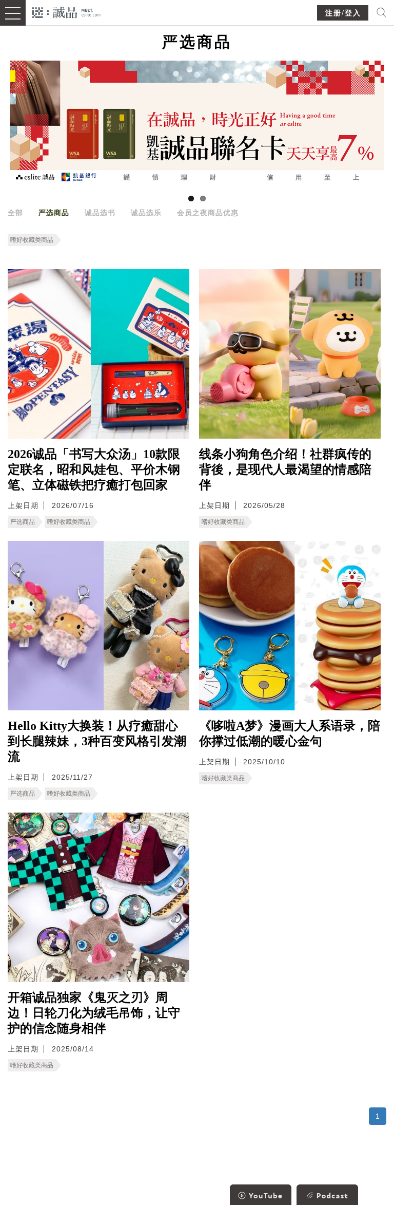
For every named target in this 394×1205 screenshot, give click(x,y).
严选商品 (53, 213)
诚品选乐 (146, 213)
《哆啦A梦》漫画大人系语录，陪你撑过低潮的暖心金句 (289, 733)
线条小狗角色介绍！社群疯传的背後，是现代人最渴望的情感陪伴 (285, 469)
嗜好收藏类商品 (31, 239)
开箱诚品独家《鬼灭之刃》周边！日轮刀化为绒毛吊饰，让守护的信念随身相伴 (94, 1013)
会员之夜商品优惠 (208, 213)
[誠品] (66, 11)
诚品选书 (100, 213)
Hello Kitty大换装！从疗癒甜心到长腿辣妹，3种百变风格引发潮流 (97, 741)
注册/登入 (343, 13)
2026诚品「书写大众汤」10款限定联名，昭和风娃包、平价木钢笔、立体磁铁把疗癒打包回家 (94, 469)
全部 (15, 213)
